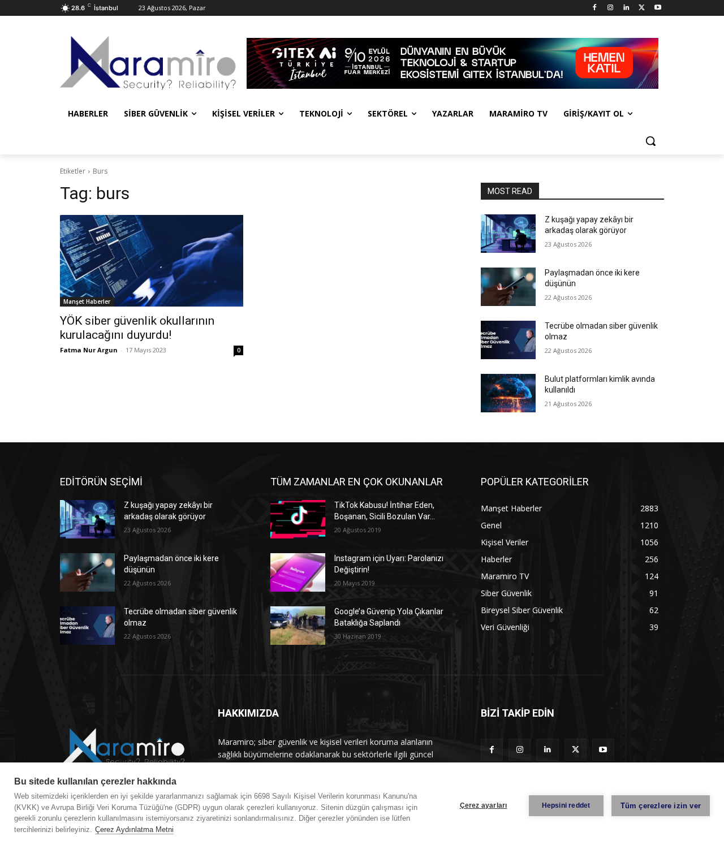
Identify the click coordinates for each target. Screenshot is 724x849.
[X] (641, 8)
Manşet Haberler (86, 301)
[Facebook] (594, 8)
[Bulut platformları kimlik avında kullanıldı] (508, 393)
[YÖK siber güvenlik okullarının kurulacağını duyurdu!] (151, 261)
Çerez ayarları (483, 805)
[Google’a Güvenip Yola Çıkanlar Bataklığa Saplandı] (297, 625)
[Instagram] (610, 8)
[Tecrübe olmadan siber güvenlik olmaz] (508, 340)
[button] (650, 140)
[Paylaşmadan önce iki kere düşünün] (508, 287)
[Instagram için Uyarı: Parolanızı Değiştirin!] (297, 572)
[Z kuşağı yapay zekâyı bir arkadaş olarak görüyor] (508, 233)
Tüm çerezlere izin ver (660, 805)
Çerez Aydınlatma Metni (134, 829)
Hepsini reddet (566, 805)
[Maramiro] (150, 63)
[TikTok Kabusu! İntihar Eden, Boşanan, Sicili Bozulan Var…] (297, 519)
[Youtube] (657, 8)
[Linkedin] (626, 8)
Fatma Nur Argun (89, 350)
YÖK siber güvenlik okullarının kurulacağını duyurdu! (137, 328)
